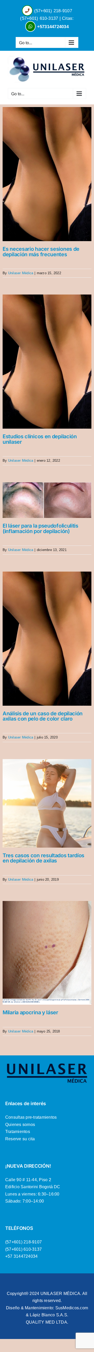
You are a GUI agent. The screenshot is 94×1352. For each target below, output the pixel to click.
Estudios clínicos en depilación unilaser (40, 439)
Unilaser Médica (20, 273)
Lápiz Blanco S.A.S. (49, 1315)
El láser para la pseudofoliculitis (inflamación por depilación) (40, 528)
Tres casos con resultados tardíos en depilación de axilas (43, 858)
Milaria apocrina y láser (30, 1012)
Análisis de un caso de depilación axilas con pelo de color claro (43, 716)
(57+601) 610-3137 (39, 18)
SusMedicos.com (71, 1308)
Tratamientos (17, 1131)
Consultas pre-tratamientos (31, 1117)
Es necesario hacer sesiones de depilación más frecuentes (41, 251)
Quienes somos (20, 1124)
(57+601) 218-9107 (53, 10)
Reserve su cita (20, 1139)
